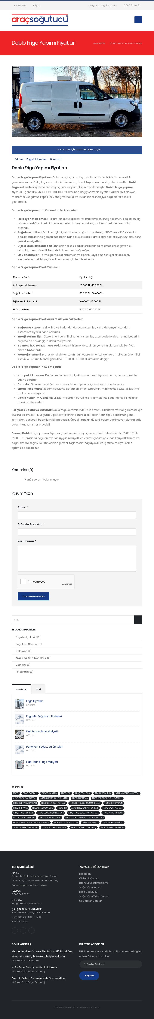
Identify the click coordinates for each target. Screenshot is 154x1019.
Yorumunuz (26, 541)
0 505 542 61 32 (131, 5)
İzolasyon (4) (23, 651)
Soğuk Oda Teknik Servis (94, 896)
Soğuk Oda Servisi (90, 887)
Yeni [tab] (38, 689)
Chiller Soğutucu (89, 878)
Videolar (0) (23, 665)
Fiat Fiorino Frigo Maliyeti (42, 762)
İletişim (35, 5)
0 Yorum (55, 159)
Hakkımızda (20, 5)
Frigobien (85, 873)
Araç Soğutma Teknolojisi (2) (33, 658)
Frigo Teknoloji (36, 971)
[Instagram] (15, 930)
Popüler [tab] (21, 689)
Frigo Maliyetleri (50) (28, 637)
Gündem (33, 960)
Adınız (22, 507)
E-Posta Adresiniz (30, 524)
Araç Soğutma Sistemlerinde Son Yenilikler (39, 978)
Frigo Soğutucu (88, 891)
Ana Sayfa (99, 43)
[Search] (130, 19)
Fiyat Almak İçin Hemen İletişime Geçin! (78, 149)
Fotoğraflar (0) (24, 671)
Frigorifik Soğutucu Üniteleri (44, 716)
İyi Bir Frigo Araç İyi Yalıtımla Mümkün (35, 967)
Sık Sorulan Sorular (90, 900)
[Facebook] (31, 930)
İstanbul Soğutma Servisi (94, 882)
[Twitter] (23, 930)
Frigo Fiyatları (34, 701)
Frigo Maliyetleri (36, 159)
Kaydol (89, 975)
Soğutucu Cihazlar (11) (29, 644)
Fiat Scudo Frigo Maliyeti (42, 731)
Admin (18, 159)
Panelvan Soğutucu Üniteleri (44, 747)
